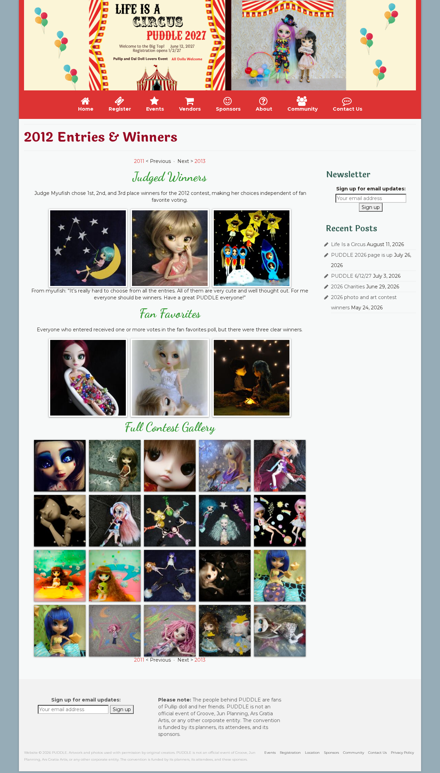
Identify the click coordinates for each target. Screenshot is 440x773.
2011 (139, 161)
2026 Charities (348, 287)
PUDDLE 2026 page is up (362, 255)
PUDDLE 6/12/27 (351, 276)
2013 (200, 161)
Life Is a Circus (348, 244)
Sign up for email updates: (371, 189)
